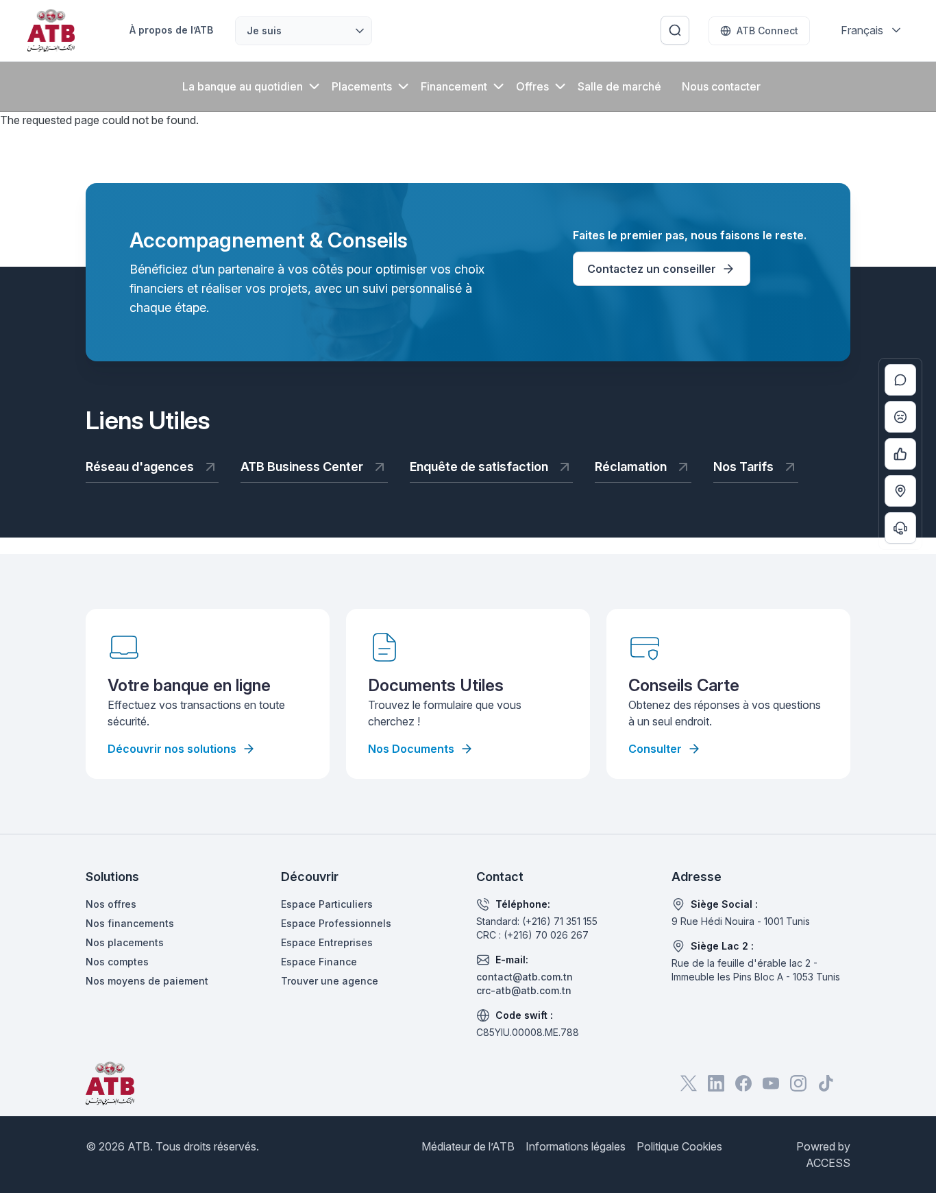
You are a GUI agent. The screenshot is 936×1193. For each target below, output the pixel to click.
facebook (743, 1083)
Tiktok (825, 1083)
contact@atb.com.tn (524, 977)
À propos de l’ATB (171, 30)
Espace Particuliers (327, 904)
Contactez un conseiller (651, 269)
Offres (532, 86)
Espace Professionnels (336, 923)
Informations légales (576, 1146)
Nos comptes (117, 961)
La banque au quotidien (242, 86)
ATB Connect (767, 30)
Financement (454, 86)
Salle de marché (619, 86)
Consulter (655, 749)
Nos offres (111, 904)
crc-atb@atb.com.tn (523, 990)
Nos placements (125, 942)
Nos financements (130, 923)
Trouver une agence (329, 981)
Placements (362, 86)
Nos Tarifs (743, 466)
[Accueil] (51, 30)
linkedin (716, 1083)
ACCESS (828, 1163)
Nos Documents (411, 749)
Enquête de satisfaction (479, 466)
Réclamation (631, 466)
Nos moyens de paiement (147, 981)
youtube (771, 1083)
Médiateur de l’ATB (468, 1146)
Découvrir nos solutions (172, 749)
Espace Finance (319, 961)
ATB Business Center (302, 466)
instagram (798, 1083)
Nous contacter (721, 86)
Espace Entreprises (327, 942)
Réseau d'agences (140, 466)
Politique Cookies (679, 1146)
